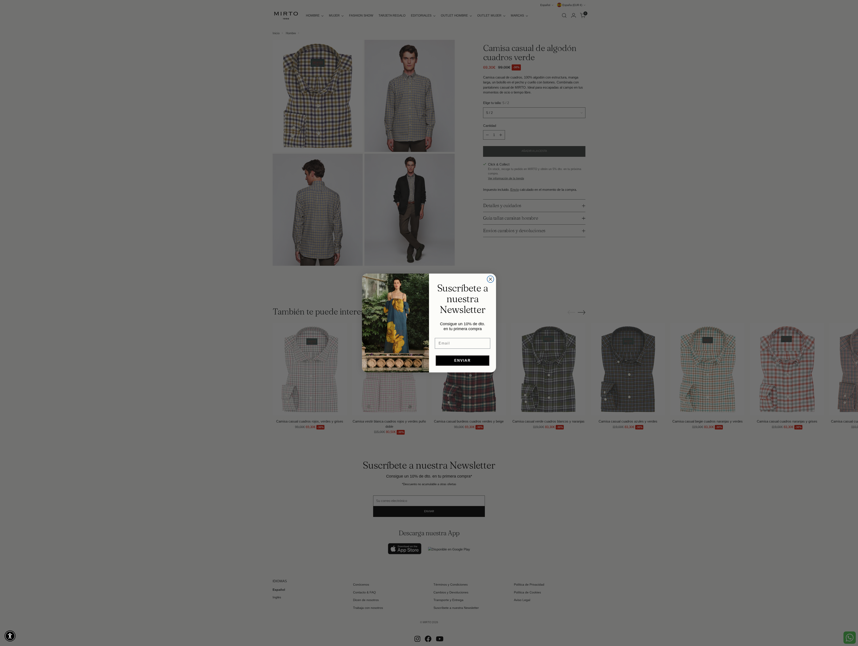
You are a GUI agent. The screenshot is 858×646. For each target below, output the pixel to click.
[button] (10, 636)
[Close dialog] (490, 279)
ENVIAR (462, 360)
